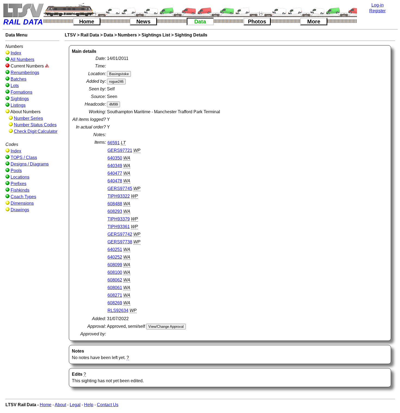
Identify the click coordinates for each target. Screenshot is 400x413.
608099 (114, 264)
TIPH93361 (118, 226)
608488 (114, 203)
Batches (18, 79)
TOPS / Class (24, 157)
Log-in (377, 5)
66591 (113, 142)
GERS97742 (119, 234)
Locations (20, 177)
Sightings (20, 98)
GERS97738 (119, 242)
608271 (114, 295)
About (60, 404)
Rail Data (90, 35)
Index (16, 53)
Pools (16, 170)
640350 (114, 158)
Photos (257, 22)
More (313, 22)
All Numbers (22, 59)
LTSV (70, 35)
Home (86, 22)
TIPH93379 (118, 219)
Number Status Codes (35, 125)
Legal (75, 404)
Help (88, 404)
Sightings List (155, 35)
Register (377, 10)
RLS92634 (117, 310)
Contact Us (107, 404)
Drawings (20, 209)
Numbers (127, 35)
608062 (114, 280)
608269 (114, 303)
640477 (114, 173)
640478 (114, 181)
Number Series (28, 118)
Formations (21, 92)
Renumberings (25, 72)
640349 (114, 165)
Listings (18, 105)
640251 (114, 249)
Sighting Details (191, 35)
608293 (114, 211)
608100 (114, 272)
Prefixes (18, 183)
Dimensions (22, 203)
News (143, 22)
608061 (114, 287)
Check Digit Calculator (35, 131)
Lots (15, 85)
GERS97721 (119, 150)
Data (200, 22)
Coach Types (23, 196)
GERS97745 (119, 188)
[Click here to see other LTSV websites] (23, 10)
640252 (114, 257)
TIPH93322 (118, 196)
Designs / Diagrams (30, 164)
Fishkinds (20, 190)
